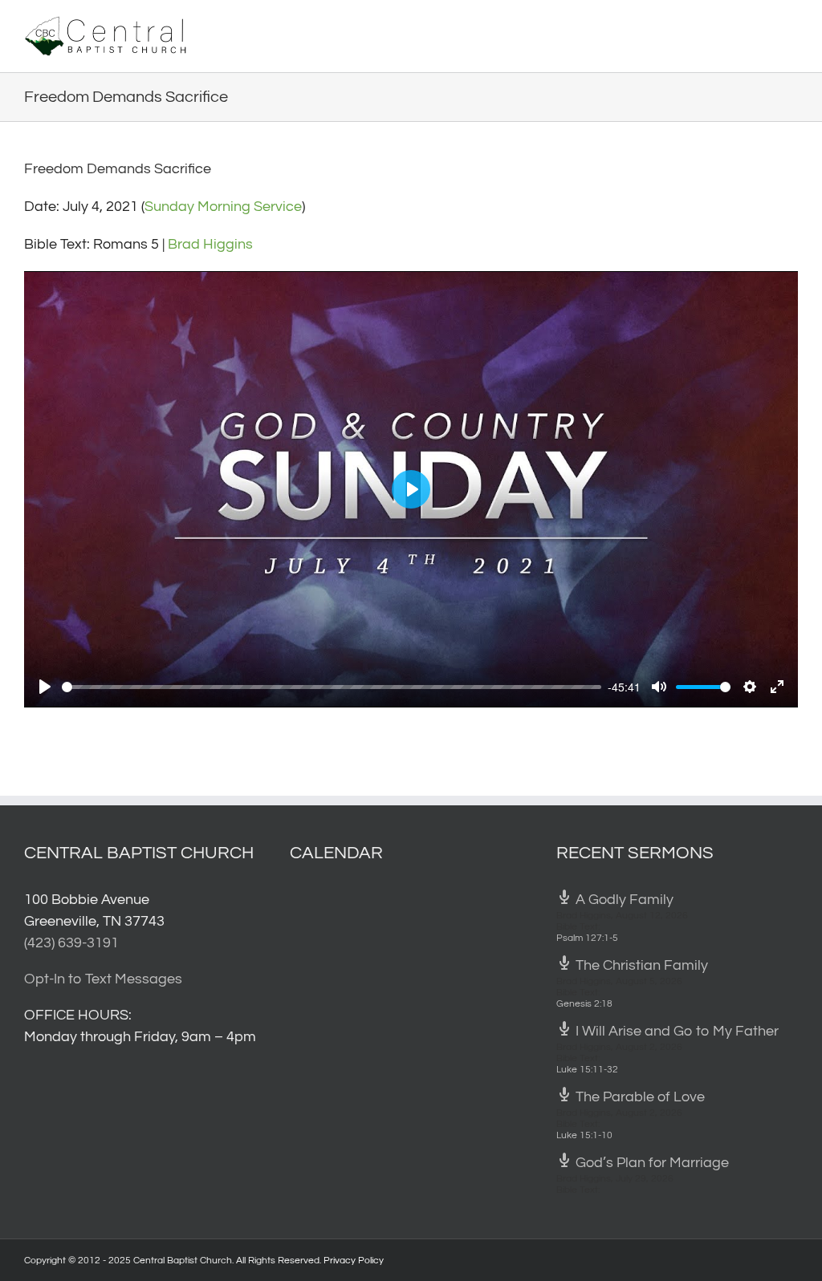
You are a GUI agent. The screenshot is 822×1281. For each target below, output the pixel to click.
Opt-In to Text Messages (103, 979)
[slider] (331, 687)
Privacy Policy (354, 1260)
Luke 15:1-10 (584, 1135)
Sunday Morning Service (223, 206)
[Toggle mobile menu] (791, 24)
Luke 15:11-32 (587, 1069)
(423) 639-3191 (71, 943)
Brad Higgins (210, 244)
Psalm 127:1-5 (587, 938)
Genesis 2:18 (584, 1004)
